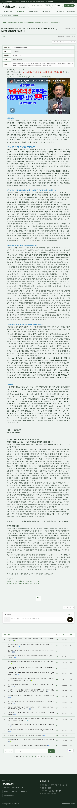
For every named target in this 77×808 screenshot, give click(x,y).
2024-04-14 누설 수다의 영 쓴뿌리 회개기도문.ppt (23, 583)
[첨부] (74, 42)
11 (50, 756)
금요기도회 (15, 15)
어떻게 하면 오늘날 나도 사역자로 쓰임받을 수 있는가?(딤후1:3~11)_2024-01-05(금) (31, 724)
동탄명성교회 (53, 791)
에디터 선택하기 (69, 614)
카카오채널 (14, 791)
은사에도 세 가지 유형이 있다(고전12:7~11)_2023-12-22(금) (24, 735)
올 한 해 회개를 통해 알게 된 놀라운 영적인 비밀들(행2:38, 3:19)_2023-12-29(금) (30, 730)
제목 (9, 634)
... (53, 756)
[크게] (57, 42)
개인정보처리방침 (66, 804)
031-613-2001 (46, 788)
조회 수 (71, 634)
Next (60, 756)
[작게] (60, 42)
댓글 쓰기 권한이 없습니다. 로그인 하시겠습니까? (25, 618)
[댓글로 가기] (69, 42)
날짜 (63, 634)
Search (51, 751)
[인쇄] (71, 42)
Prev (16, 756)
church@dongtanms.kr (49, 794)
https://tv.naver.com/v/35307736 (39, 77)
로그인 (71, 1)
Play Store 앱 (24, 791)
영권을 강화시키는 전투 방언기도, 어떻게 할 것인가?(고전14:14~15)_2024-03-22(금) (31, 661)
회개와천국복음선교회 (9, 795)
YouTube (6, 791)
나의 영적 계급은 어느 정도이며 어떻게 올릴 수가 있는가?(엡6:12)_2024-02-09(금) (30, 695)
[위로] (63, 42)
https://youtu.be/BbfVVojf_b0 (16, 77)
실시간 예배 (70, 5)
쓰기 (71, 750)
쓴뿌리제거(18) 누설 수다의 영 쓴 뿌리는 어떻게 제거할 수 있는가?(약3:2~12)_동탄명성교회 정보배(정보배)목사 (29, 29)
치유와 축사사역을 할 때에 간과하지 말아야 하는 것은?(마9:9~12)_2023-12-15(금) (30, 739)
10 (47, 756)
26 (56, 756)
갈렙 (4, 36)
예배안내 (59, 5)
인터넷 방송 (8, 15)
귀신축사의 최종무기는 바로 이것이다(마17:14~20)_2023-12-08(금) (26, 745)
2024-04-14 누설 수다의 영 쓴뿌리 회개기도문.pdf (23, 581)
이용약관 (73, 804)
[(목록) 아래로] (66, 42)
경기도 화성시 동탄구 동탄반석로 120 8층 (54, 785)
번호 (5, 634)
